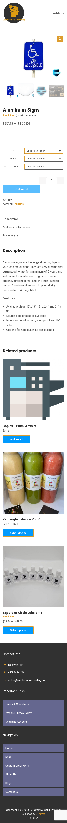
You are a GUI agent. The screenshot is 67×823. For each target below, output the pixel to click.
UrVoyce (40, 813)
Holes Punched (12, 166)
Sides (13, 158)
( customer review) (26, 115)
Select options (18, 532)
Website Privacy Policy (18, 713)
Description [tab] (10, 219)
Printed (19, 204)
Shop (8, 757)
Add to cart (21, 189)
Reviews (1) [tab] (10, 235)
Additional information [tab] (16, 227)
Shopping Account (16, 721)
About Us (10, 774)
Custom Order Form (17, 765)
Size (13, 150)
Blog (8, 783)
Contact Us (12, 792)
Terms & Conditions (17, 704)
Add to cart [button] (16, 439)
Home (9, 748)
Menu (60, 12)
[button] (60, 39)
